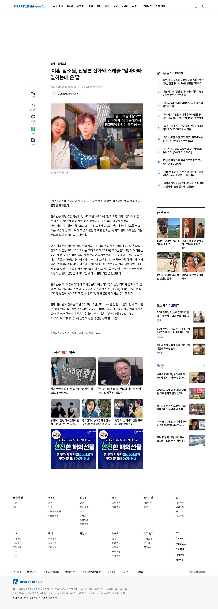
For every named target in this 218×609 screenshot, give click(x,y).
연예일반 (62, 63)
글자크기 (33, 110)
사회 (107, 6)
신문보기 (180, 560)
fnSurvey (181, 544)
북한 (178, 511)
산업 (82, 503)
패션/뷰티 (116, 543)
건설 (50, 507)
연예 (114, 538)
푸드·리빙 (116, 551)
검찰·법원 (17, 543)
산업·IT (81, 6)
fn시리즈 (148, 543)
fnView (180, 538)
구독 (33, 133)
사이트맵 (139, 571)
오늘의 (168, 305)
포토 (178, 533)
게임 (82, 511)
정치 (99, 6)
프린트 (33, 121)
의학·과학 (84, 524)
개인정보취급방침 (51, 571)
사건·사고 (17, 538)
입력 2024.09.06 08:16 (68, 87)
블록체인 (84, 520)
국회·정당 (180, 507)
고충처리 (125, 571)
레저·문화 (116, 555)
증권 (15, 507)
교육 (15, 551)
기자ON (180, 554)
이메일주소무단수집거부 (91, 571)
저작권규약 (70, 571)
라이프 (135, 6)
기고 (146, 507)
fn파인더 (148, 538)
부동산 (70, 6)
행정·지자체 (18, 547)
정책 (50, 503)
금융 (15, 503)
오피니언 (147, 6)
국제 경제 (52, 538)
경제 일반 (116, 503)
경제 (90, 6)
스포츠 (115, 547)
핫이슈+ (147, 547)
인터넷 (83, 515)
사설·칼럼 (148, 503)
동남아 (125, 6)
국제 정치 (52, 543)
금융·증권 (58, 6)
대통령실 (180, 503)
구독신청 (111, 571)
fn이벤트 (180, 549)
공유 (33, 97)
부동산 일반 (53, 515)
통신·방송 (84, 507)
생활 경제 (116, 507)
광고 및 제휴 (32, 571)
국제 (115, 6)
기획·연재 (160, 6)
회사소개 (17, 571)
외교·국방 (180, 515)
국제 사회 (52, 547)
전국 (15, 555)
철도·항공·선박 (54, 511)
